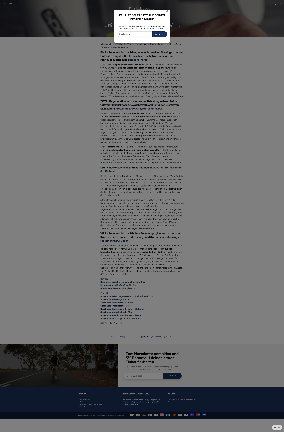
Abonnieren (160, 34)
